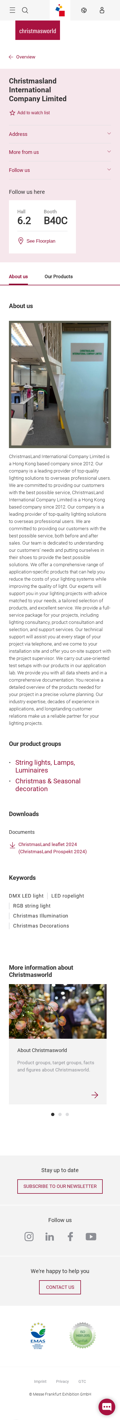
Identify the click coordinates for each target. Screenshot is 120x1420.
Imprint (40, 1381)
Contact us (60, 1287)
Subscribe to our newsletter (60, 1186)
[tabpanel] (58, 1044)
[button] (60, 134)
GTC (82, 1381)
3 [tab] (67, 1114)
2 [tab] (60, 1114)
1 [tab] (52, 1114)
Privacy (62, 1381)
